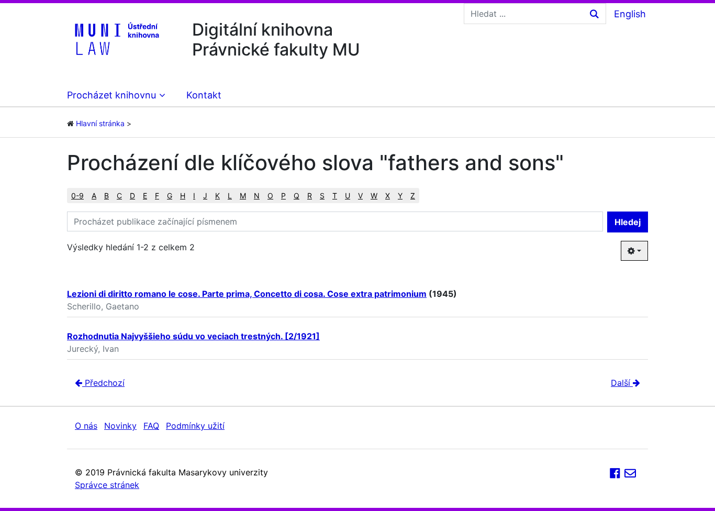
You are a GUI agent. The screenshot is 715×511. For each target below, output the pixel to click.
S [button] (322, 195)
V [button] (360, 195)
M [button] (243, 195)
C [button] (119, 195)
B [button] (106, 195)
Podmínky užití (195, 425)
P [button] (283, 195)
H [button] (182, 195)
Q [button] (296, 195)
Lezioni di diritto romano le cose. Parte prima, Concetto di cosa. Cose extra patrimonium (247, 293)
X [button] (387, 195)
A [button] (94, 195)
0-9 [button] (77, 195)
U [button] (347, 195)
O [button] (270, 195)
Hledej (628, 222)
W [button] (374, 195)
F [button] (157, 195)
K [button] (217, 195)
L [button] (230, 195)
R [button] (309, 195)
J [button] (205, 195)
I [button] (194, 195)
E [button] (145, 195)
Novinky (120, 425)
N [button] (257, 195)
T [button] (334, 195)
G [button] (169, 195)
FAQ (151, 425)
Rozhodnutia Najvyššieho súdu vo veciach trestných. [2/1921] (193, 336)
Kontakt (203, 95)
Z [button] (412, 195)
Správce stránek (107, 485)
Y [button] (400, 195)
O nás (86, 425)
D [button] (132, 195)
